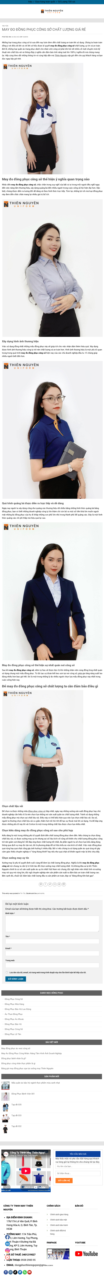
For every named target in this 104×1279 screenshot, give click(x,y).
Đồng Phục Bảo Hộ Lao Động (18, 1009)
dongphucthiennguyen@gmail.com (34, 1265)
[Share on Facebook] (45, 884)
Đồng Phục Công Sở (14, 999)
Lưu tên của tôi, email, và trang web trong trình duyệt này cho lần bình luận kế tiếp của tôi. (48, 972)
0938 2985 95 (28, 1260)
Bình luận (10, 913)
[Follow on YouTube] (29, 1272)
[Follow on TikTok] (15, 1272)
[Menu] (3, 11)
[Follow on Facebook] (6, 1272)
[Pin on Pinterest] (59, 884)
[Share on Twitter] (50, 884)
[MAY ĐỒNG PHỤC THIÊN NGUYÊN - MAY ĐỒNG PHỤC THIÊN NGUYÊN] (52, 11)
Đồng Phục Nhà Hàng (14, 1004)
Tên (7, 936)
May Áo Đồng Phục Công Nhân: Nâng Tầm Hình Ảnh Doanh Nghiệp (31, 1053)
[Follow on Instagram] (10, 1272)
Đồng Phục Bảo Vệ (13, 1024)
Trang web (9, 960)
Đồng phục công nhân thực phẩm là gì (18, 1063)
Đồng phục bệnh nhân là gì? (13, 1058)
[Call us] (25, 1272)
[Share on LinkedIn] (64, 884)
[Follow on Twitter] (20, 1272)
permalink (40, 893)
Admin (25, 37)
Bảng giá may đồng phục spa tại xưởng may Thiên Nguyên (27, 1068)
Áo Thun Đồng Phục (14, 1014)
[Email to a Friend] (55, 884)
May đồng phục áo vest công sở (15, 1048)
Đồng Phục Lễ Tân (13, 1034)
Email (8, 948)
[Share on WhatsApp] (41, 884)
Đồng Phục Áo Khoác (14, 1019)
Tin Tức (5, 26)
